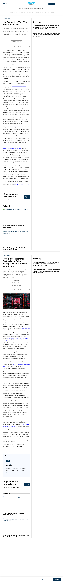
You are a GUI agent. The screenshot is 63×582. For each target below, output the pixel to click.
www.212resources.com (17, 126)
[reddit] (18, 46)
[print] (29, 46)
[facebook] (12, 46)
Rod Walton (16, 280)
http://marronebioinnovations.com (12, 148)
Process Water (13, 12)
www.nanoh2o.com (14, 109)
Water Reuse (30, 12)
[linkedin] (14, 46)
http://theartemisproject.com (21, 184)
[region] (31, 579)
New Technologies (49, 12)
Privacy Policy (40, 579)
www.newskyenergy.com (19, 86)
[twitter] (16, 46)
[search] (6, 4)
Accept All (57, 579)
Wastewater (22, 12)
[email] (21, 46)
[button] (4, 4)
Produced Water (39, 12)
